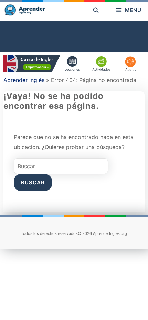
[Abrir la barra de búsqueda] (95, 10)
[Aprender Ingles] (24, 10)
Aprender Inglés (23, 80)
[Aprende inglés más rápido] (74, 70)
